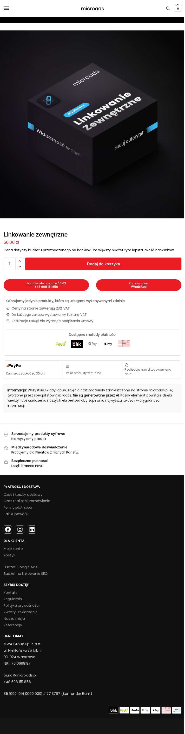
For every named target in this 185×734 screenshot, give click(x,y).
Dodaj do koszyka (103, 263)
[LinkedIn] (32, 529)
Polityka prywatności (22, 605)
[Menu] (11, 8)
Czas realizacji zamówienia (27, 500)
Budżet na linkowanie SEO (26, 573)
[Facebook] (8, 529)
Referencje (13, 625)
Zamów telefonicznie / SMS (46, 285)
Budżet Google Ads (20, 567)
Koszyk (9, 555)
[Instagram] (20, 529)
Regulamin (13, 599)
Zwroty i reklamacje (21, 612)
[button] (20, 261)
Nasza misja (14, 618)
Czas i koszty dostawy (23, 494)
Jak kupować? (16, 513)
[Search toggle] (168, 8)
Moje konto (13, 548)
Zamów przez (138, 285)
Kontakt (10, 592)
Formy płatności (18, 507)
